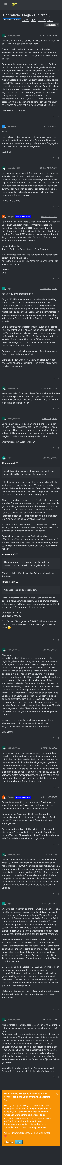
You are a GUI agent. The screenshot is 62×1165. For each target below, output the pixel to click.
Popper (11, 216)
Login (18, 1142)
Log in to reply (52, 25)
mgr (9, 289)
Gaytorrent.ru (41, 224)
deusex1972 (13, 126)
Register (9, 1142)
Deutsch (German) (13, 20)
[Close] (56, 1094)
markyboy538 (14, 35)
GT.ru (15, 257)
